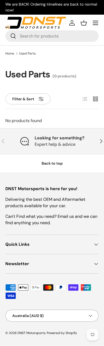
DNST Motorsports (31, 333)
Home (9, 53)
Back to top (52, 163)
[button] (84, 23)
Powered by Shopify (62, 333)
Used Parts (27, 53)
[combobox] (52, 36)
